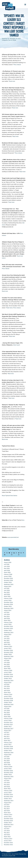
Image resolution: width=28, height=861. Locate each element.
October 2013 (8, 822)
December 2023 (8, 626)
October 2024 (8, 606)
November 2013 (8, 820)
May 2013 (7, 832)
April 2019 (7, 690)
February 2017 (8, 742)
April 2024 (7, 618)
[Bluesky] (9, 553)
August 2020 (7, 658)
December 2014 (8, 794)
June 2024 (7, 614)
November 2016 (8, 748)
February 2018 (8, 718)
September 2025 (8, 584)
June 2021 (7, 638)
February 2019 (8, 694)
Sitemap (21, 854)
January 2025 (7, 600)
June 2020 (7, 662)
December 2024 (8, 602)
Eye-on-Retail (12, 40)
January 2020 (7, 672)
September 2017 (8, 728)
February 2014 (8, 814)
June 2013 (7, 830)
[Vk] (4, 555)
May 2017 (7, 736)
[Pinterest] (23, 553)
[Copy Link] (19, 555)
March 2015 (7, 788)
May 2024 (7, 616)
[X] (7, 553)
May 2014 (7, 808)
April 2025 (7, 594)
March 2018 (7, 716)
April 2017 (7, 738)
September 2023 (8, 632)
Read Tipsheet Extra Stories (9, 495)
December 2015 (8, 770)
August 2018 (7, 706)
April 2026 (7, 570)
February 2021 (8, 646)
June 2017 (7, 734)
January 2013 (7, 840)
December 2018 (8, 698)
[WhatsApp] (16, 553)
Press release (17, 64)
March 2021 (7, 644)
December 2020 (8, 650)
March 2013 (7, 836)
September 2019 (8, 680)
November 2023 (8, 628)
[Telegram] (19, 553)
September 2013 (8, 824)
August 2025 (7, 586)
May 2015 (7, 784)
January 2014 (7, 816)
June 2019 (7, 686)
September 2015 (8, 776)
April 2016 (7, 762)
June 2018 (7, 710)
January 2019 (7, 696)
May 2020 (7, 664)
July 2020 (6, 660)
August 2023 (7, 634)
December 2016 (8, 746)
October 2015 (8, 774)
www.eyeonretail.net (13, 537)
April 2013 (7, 834)
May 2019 (7, 688)
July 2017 (6, 732)
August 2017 (7, 730)
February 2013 (8, 838)
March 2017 (7, 740)
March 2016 (7, 764)
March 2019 (7, 692)
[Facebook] (4, 553)
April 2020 (7, 666)
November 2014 (8, 796)
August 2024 (7, 610)
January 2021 (7, 648)
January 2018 (7, 720)
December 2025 (8, 578)
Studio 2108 (12, 855)
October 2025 (8, 582)
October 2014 (8, 798)
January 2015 (7, 792)
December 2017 (8, 722)
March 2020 (7, 668)
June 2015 (7, 782)
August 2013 (7, 826)
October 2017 (8, 726)
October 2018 (8, 702)
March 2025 (7, 596)
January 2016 (7, 768)
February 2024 (8, 622)
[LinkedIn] (14, 553)
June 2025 (7, 590)
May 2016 (7, 760)
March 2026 (7, 572)
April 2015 (7, 786)
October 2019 (8, 678)
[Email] (12, 555)
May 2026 (7, 568)
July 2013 (6, 828)
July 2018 (6, 708)
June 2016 (7, 758)
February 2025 (8, 598)
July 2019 (6, 684)
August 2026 (7, 562)
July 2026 (6, 564)
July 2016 (6, 756)
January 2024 (7, 624)
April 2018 (7, 714)
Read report (16, 345)
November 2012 (8, 844)
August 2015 (7, 778)
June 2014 (7, 806)
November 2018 (8, 700)
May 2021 (7, 640)
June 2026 (7, 566)
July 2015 (6, 780)
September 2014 (8, 800)
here (23, 520)
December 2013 (8, 818)
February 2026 (8, 574)
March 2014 (7, 812)
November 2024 (8, 604)
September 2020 (8, 656)
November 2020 (8, 652)
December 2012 (8, 842)
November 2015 (8, 772)
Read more (12, 81)
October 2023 (8, 630)
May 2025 (7, 592)
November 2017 (8, 724)
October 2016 (8, 750)
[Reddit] (12, 553)
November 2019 (8, 676)
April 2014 (7, 810)
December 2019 (8, 674)
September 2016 (8, 752)
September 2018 (8, 704)
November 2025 (8, 580)
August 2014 (7, 802)
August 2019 (7, 682)
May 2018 (7, 712)
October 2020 (8, 654)
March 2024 (7, 620)
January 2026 (7, 576)
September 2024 (8, 608)
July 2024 (6, 612)
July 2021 (6, 636)
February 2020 (8, 670)
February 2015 (8, 790)
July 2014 (6, 804)
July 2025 (6, 588)
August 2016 (7, 754)
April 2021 (7, 642)
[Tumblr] (21, 553)
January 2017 (7, 744)
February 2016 (8, 766)
